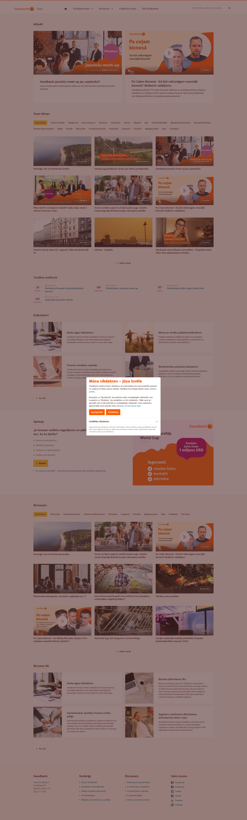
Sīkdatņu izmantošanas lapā (129, 406)
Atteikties (113, 412)
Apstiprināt (97, 412)
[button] (123, 421)
